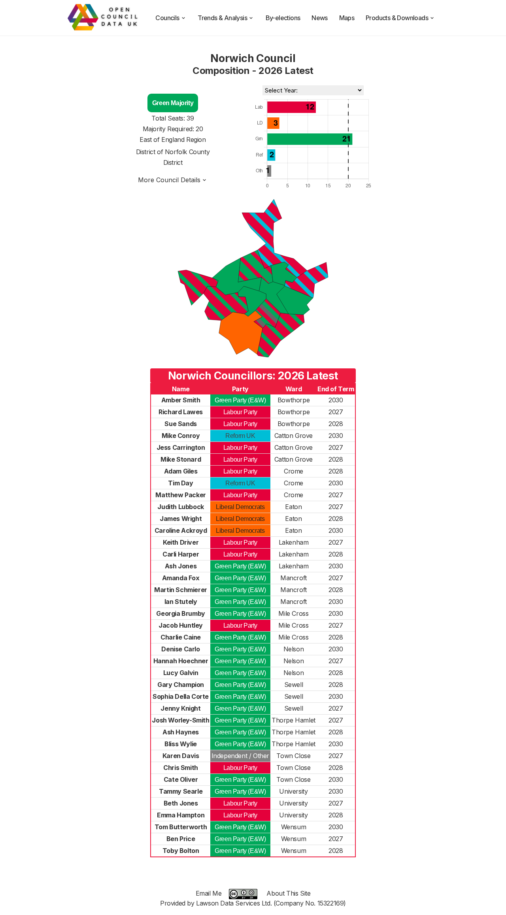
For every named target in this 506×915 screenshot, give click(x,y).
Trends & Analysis (222, 18)
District (173, 162)
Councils (167, 18)
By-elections (283, 18)
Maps (347, 18)
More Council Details (169, 180)
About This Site (288, 893)
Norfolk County (187, 152)
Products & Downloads (397, 18)
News (320, 18)
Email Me (209, 893)
